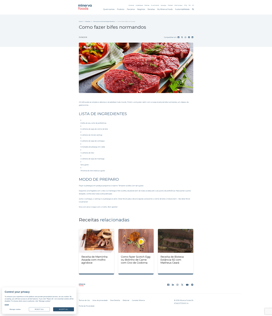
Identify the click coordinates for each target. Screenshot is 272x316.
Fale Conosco (178, 5)
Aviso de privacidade (100, 300)
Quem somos (108, 9)
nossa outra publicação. (103, 194)
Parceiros (131, 9)
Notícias (146, 5)
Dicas (103, 21)
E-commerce (155, 5)
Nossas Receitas (110, 21)
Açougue (163, 5)
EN (190, 5)
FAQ (185, 5)
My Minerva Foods (165, 9)
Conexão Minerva (138, 300)
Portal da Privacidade (86, 306)
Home (81, 21)
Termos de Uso (84, 300)
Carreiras (131, 5)
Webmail (126, 300)
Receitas (151, 9)
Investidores (139, 5)
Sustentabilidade (182, 9)
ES (193, 5)
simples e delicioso (99, 102)
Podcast (170, 5)
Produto (120, 9)
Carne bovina (97, 21)
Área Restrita (115, 300)
